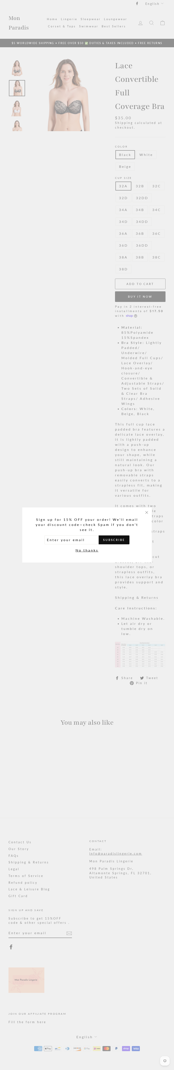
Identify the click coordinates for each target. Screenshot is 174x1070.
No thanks (87, 550)
